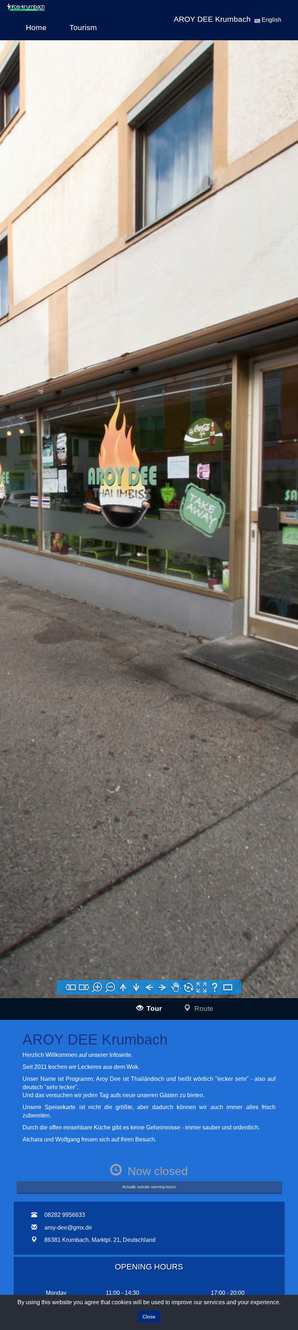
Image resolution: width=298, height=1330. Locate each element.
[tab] (22, 1280)
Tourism (83, 27)
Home (36, 27)
